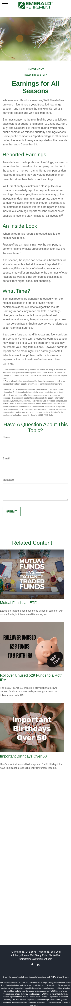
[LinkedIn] (38, 964)
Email (6, 458)
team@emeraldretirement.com (35, 959)
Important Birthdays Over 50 (23, 756)
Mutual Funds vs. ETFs (19, 603)
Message (8, 480)
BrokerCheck (62, 976)
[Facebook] (32, 964)
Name (6, 437)
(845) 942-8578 (27, 951)
